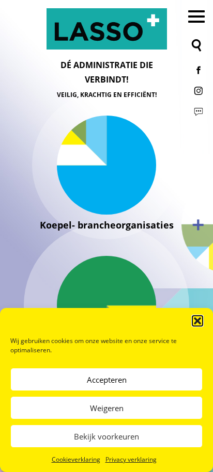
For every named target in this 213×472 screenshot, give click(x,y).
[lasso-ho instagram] (198, 91)
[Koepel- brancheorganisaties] (106, 165)
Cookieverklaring (76, 459)
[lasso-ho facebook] (198, 70)
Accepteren (107, 380)
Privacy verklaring (131, 459)
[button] (197, 321)
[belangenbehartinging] (106, 305)
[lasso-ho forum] (198, 111)
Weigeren (107, 408)
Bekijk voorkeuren (106, 436)
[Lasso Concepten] (106, 29)
